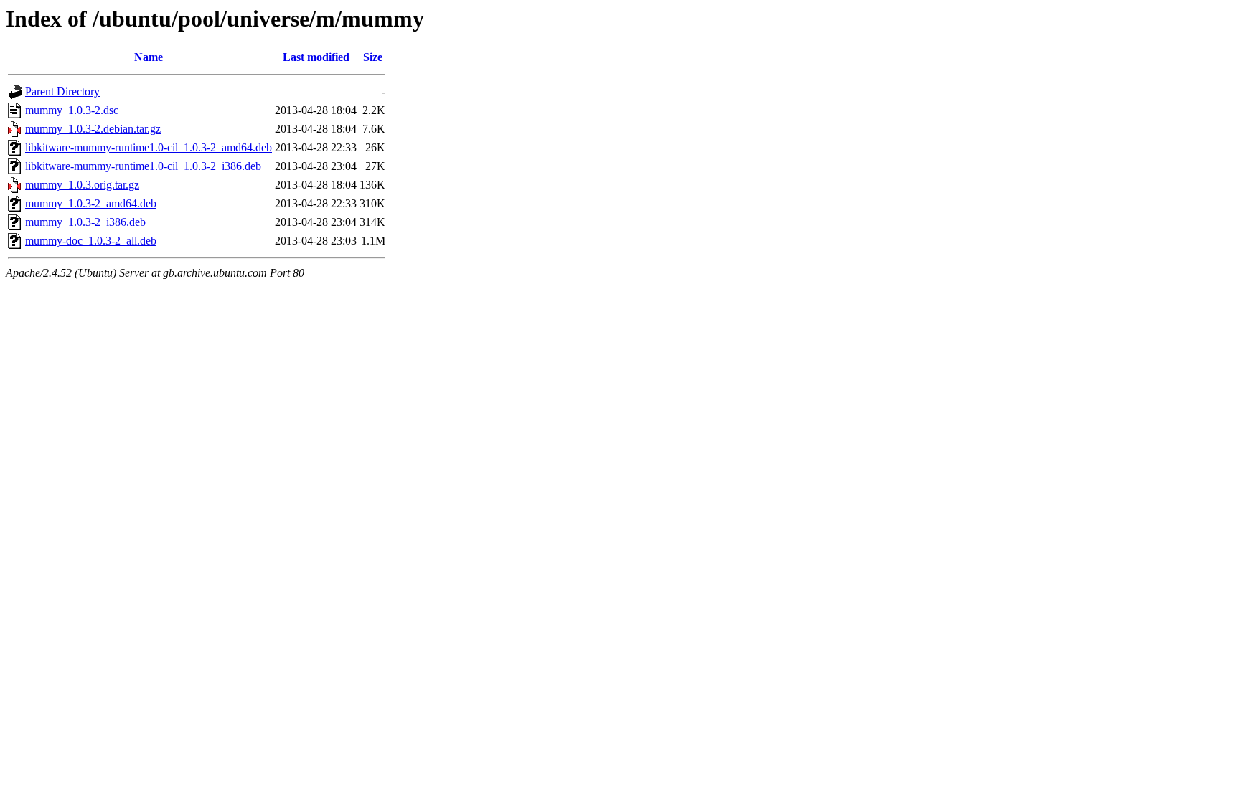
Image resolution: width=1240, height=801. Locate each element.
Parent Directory (62, 91)
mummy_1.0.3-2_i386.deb (85, 222)
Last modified (316, 57)
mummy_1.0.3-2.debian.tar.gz (93, 129)
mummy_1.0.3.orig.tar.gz (82, 185)
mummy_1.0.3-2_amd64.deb (90, 203)
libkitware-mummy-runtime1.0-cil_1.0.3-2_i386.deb (143, 166)
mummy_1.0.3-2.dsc (71, 110)
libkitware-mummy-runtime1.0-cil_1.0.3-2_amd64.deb (148, 147)
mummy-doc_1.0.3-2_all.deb (90, 240)
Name (148, 57)
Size (372, 57)
